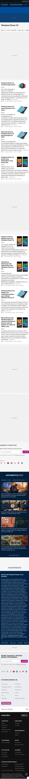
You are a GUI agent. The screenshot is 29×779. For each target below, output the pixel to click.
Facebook (4, 463)
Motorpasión (18, 742)
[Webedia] (25, 1)
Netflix (16, 695)
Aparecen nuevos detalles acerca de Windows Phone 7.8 (7, 238)
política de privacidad (20, 455)
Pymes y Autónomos (19, 754)
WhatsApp (4, 698)
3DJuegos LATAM (19, 764)
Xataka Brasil (4, 766)
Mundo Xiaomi (5, 731)
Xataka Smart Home (6, 729)
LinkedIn (22, 463)
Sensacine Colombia (19, 768)
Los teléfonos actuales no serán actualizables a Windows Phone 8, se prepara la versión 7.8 (14, 637)
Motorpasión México (19, 770)
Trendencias (4, 752)
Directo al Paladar (6, 742)
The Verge (21, 633)
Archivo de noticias (15, 567)
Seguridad (4, 689)
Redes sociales (5, 692)
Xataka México (5, 764)
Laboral (17, 692)
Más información (23, 777)
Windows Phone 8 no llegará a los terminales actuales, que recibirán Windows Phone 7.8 (8, 294)
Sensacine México (19, 766)
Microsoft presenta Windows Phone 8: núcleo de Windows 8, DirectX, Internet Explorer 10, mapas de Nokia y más (8, 322)
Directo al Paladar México (7, 770)
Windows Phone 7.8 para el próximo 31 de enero (8, 108)
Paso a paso (13, 642)
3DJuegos (17, 723)
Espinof (16, 735)
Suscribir (25, 452)
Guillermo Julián (10, 285)
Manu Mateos (9, 101)
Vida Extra (17, 725)
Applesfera (4, 727)
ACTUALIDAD (4, 4)
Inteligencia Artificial (20, 698)
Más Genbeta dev (14, 555)
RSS (15, 463)
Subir (23, 715)
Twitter (1, 463)
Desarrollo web (6, 480)
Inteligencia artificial (6, 687)
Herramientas (18, 687)
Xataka (3, 723)
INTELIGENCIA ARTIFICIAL (16, 4)
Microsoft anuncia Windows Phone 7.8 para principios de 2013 (7, 134)
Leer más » (15, 99)
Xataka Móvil (4, 725)
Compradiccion (5, 756)
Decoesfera (4, 754)
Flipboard (18, 463)
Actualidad (20, 642)
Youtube (8, 463)
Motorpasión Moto (19, 744)
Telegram (11, 463)
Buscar (27, 709)
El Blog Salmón (18, 752)
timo (3, 695)
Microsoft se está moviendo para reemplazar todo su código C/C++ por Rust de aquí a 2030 (14, 512)
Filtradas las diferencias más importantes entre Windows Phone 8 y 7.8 (7, 265)
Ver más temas (6, 703)
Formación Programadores (20, 480)
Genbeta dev (14, 475)
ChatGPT (14, 30)
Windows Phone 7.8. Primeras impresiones (8, 84)
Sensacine (17, 732)
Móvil (2, 87)
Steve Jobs (20, 30)
